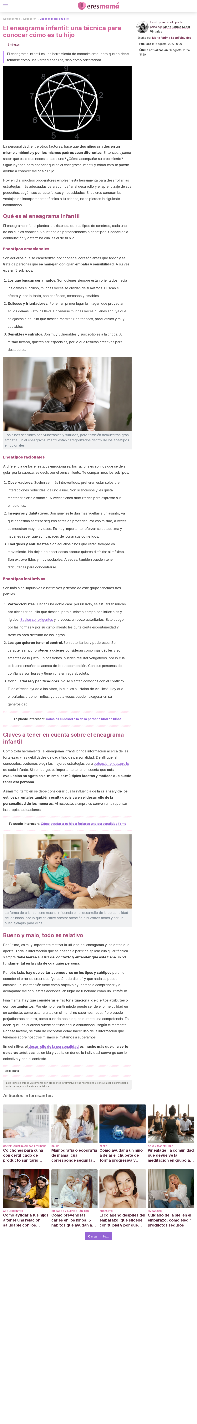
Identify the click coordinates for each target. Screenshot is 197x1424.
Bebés (103, 1146)
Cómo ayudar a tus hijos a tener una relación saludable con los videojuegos (25, 1220)
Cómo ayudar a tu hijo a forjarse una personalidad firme (83, 824)
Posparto (106, 1211)
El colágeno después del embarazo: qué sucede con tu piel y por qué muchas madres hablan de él (122, 1220)
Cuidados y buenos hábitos (70, 1211)
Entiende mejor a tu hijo (54, 18)
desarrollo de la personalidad (53, 1046)
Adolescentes (11, 18)
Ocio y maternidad (160, 1146)
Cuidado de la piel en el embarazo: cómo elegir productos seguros (169, 1220)
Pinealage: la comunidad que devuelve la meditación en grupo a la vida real (171, 1155)
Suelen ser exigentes (36, 619)
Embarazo (155, 1211)
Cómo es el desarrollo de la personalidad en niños (83, 719)
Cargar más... (98, 1236)
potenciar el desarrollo (111, 763)
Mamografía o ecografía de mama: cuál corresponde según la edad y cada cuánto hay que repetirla (74, 1155)
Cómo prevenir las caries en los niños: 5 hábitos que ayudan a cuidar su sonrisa (71, 1220)
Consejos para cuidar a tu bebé (24, 1146)
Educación (29, 18)
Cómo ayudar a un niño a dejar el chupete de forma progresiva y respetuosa (121, 1155)
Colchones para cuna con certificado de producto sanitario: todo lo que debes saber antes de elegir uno (26, 1155)
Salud (55, 1146)
